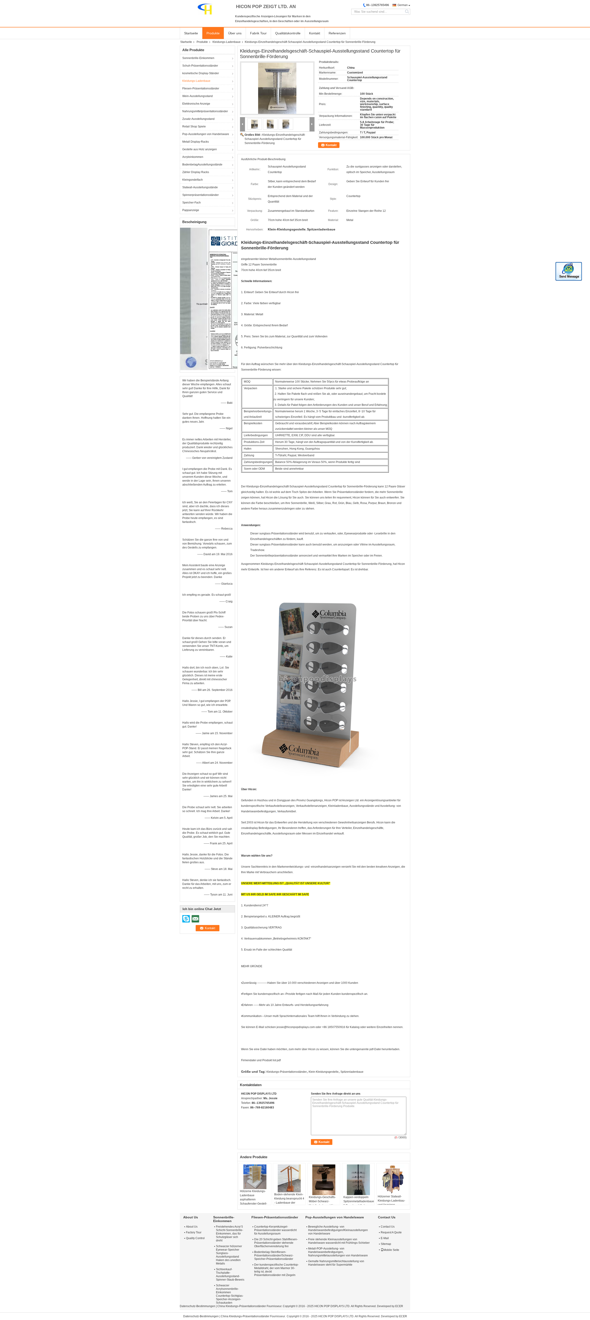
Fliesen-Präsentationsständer (200, 88)
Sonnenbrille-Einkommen (198, 58)
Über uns (235, 33)
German (403, 5)
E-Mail (385, 1238)
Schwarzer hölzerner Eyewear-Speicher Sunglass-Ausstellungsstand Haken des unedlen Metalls (229, 1255)
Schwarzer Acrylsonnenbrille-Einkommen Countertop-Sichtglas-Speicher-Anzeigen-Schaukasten (229, 1294)
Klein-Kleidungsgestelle (324, 1071)
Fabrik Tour (258, 33)
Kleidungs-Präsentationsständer (286, 1071)
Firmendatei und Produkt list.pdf (261, 1060)
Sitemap (386, 1244)
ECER (399, 1306)
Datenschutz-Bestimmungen (197, 1306)
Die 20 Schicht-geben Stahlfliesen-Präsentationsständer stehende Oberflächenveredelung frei (276, 1243)
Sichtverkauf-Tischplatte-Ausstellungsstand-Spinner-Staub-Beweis (230, 1274)
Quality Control (195, 1238)
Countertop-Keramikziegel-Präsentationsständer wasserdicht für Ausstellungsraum (275, 1230)
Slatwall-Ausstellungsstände (200, 187)
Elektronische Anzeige (196, 103)
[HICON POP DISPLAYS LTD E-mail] (249, 1113)
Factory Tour (193, 1232)
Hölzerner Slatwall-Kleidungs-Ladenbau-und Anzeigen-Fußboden (391, 1203)
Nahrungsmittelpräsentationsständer (205, 111)
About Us (192, 1226)
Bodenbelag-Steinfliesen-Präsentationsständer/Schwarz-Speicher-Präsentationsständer (273, 1255)
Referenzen (337, 33)
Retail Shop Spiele (194, 126)
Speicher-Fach (191, 202)
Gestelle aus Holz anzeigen (199, 149)
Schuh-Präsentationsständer (200, 65)
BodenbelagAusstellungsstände (202, 164)
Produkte (213, 33)
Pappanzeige (190, 210)
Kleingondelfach (192, 179)
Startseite (191, 33)
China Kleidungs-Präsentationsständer (241, 1306)
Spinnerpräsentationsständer (200, 195)
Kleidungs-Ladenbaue (226, 42)
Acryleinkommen (192, 157)
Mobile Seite (391, 1250)
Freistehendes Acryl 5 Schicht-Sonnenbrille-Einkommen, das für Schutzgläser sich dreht (229, 1233)
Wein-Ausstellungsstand (197, 96)
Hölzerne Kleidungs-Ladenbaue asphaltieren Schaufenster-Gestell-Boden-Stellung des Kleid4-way (253, 1202)
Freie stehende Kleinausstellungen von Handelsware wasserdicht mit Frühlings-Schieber (339, 1241)
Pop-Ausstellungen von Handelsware (205, 134)
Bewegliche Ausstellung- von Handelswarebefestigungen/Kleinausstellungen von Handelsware (338, 1230)
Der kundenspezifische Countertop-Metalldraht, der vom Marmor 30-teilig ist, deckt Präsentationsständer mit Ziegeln (276, 1270)
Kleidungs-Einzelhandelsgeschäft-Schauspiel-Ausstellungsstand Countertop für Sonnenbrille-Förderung (275, 139)
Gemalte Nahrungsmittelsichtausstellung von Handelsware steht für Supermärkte (336, 1263)
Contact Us (388, 1226)
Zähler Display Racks (195, 172)
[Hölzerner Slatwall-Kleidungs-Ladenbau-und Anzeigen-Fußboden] (393, 1179)
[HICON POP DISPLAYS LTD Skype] (243, 1113)
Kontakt (314, 33)
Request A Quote (391, 1232)
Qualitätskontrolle (288, 33)
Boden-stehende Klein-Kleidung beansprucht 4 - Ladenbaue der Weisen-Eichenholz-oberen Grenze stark (289, 1203)
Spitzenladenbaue (351, 1071)
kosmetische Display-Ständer (200, 73)
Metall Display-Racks (195, 141)
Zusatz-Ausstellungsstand (198, 119)
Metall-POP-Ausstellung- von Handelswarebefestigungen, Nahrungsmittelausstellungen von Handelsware (338, 1252)
